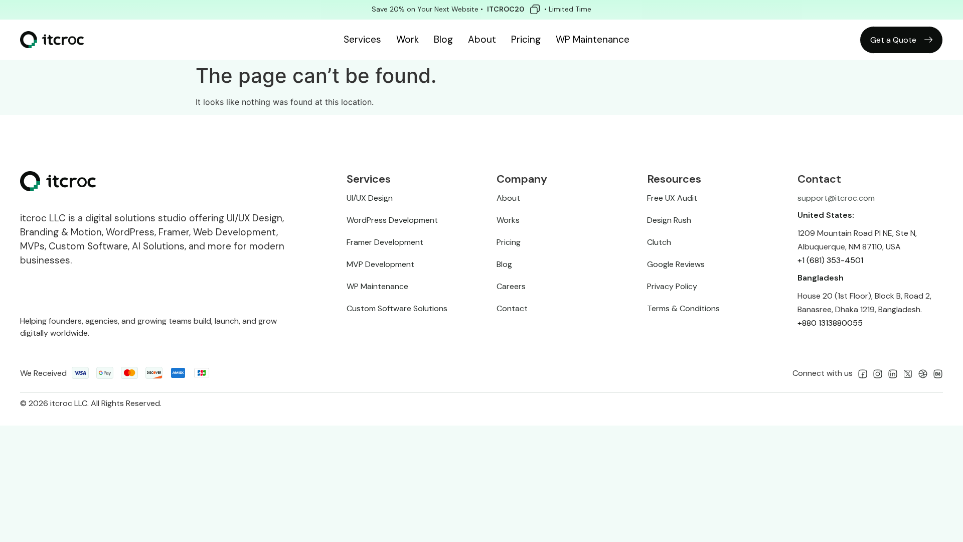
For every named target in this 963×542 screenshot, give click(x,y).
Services (362, 39)
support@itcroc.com (836, 198)
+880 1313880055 (830, 323)
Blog (443, 39)
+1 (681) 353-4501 (830, 260)
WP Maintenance (592, 39)
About (482, 39)
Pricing (526, 39)
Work (407, 39)
